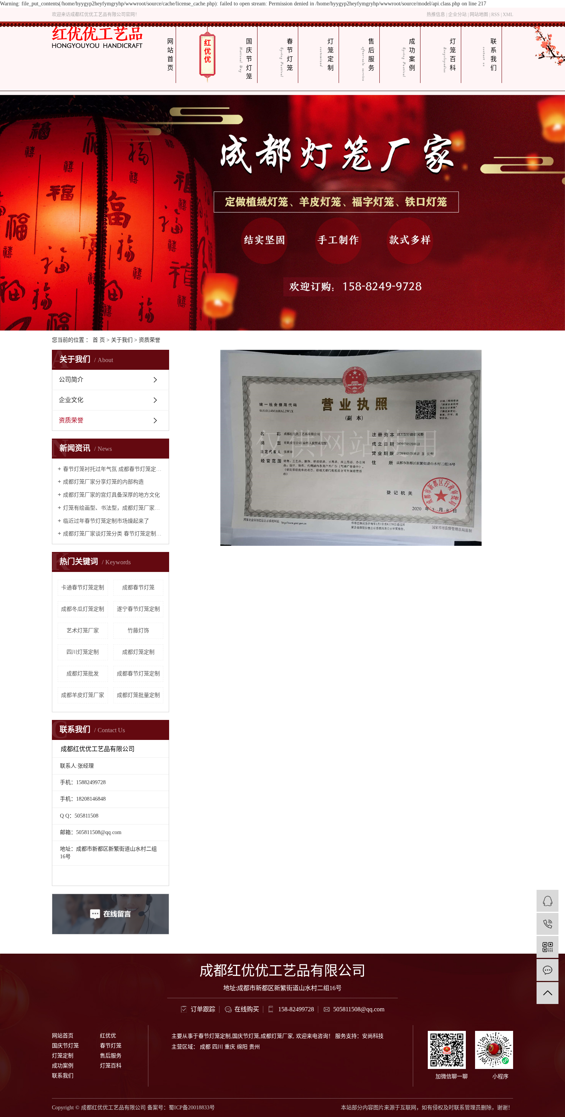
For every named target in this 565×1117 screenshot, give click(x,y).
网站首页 (170, 54)
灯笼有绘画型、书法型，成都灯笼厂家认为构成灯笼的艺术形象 (113, 508)
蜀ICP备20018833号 (192, 1107)
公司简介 (71, 379)
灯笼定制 (330, 54)
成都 (205, 1047)
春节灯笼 (290, 54)
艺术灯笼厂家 (82, 630)
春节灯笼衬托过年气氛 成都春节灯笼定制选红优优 (113, 469)
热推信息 (436, 14)
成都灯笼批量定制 (138, 695)
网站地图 (479, 14)
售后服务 (371, 54)
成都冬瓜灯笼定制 (82, 609)
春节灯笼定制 (214, 1036)
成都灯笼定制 (138, 652)
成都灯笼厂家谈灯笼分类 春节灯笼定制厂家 (113, 534)
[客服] (547, 901)
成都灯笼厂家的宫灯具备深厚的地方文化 (111, 495)
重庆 (229, 1047)
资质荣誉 (71, 420)
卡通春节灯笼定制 (82, 587)
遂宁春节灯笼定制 (138, 609)
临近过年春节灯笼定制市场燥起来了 (106, 521)
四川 (217, 1047)
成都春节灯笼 (138, 587)
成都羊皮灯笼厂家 (82, 695)
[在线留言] (547, 970)
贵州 (254, 1047)
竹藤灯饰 (138, 630)
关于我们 (122, 340)
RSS (495, 14)
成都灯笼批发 (82, 674)
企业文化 (71, 400)
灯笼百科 (453, 54)
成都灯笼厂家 (277, 1036)
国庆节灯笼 (249, 59)
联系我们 (493, 54)
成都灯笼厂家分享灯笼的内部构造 (103, 482)
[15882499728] (547, 924)
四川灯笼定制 (82, 652)
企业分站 (457, 14)
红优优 (207, 51)
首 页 (99, 340)
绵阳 (242, 1047)
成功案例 (412, 54)
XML (508, 14)
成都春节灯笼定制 (138, 674)
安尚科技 (373, 1036)
